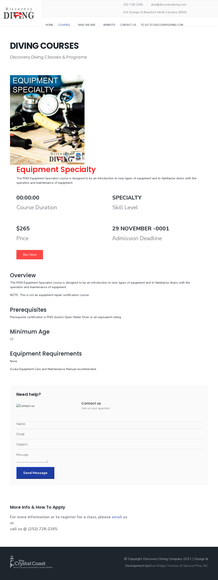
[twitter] (54, 5)
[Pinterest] (59, 5)
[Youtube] (64, 5)
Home (49, 25)
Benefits (109, 25)
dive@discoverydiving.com (168, 5)
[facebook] (49, 5)
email (117, 517)
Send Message (35, 473)
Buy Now (30, 254)
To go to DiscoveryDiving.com (162, 25)
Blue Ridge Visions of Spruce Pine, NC (178, 565)
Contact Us (128, 25)
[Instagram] (69, 5)
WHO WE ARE (86, 25)
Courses (64, 25)
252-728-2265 (133, 5)
